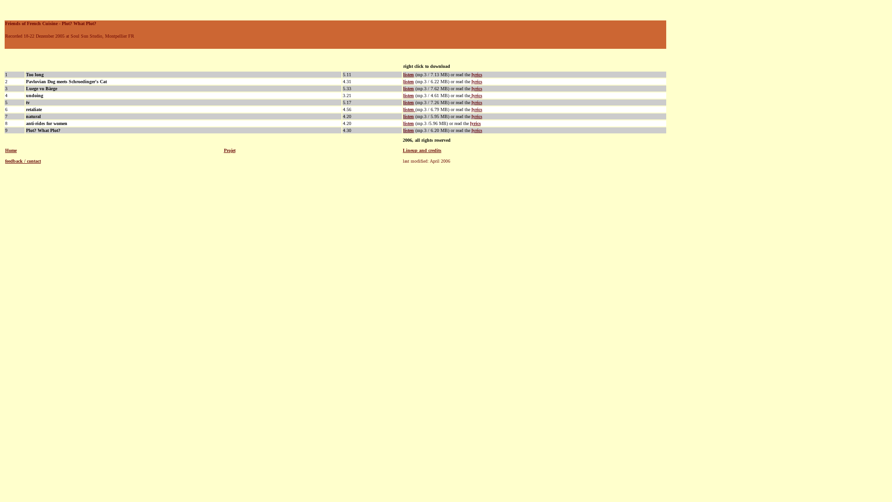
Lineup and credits (422, 150)
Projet (230, 150)
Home (11, 150)
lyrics (477, 88)
